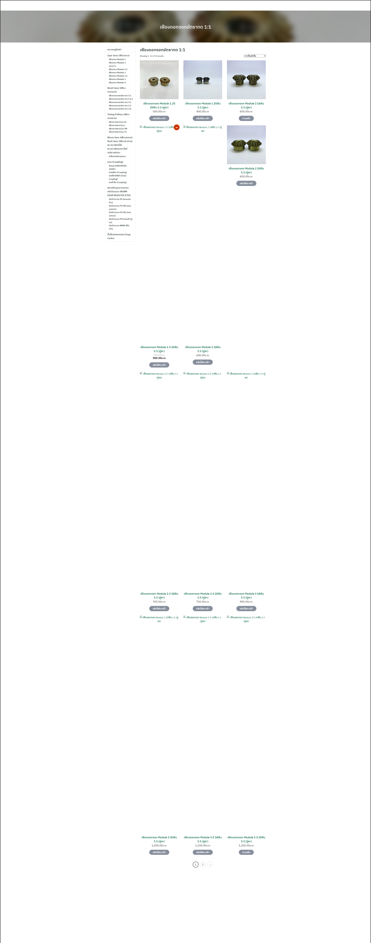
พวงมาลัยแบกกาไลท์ (117, 148)
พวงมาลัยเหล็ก (114, 144)
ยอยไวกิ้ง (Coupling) (118, 182)
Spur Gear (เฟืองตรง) (118, 55)
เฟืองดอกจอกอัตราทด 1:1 (185, 27)
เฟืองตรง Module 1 (117, 59)
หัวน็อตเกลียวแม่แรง (117, 156)
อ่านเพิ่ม (246, 118)
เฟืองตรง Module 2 (117, 72)
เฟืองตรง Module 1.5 (118, 69)
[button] (4, 905)
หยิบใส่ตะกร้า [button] (159, 118)
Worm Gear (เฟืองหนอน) (119, 137)
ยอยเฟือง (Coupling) (118, 172)
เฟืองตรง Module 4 (117, 82)
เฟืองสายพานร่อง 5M (118, 128)
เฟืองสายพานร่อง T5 (118, 132)
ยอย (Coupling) (115, 161)
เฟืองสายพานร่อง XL (118, 122)
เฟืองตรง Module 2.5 (118, 76)
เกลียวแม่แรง (113, 152)
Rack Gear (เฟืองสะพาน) (119, 141)
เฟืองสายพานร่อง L (117, 125)
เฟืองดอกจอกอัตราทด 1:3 (120, 105)
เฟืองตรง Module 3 (117, 79)
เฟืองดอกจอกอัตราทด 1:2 (120, 102)
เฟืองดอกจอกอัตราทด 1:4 (120, 108)
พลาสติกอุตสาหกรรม (118, 187)
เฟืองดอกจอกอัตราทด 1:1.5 (121, 99)
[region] (185, 905)
